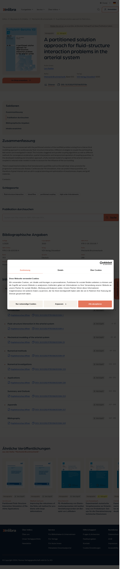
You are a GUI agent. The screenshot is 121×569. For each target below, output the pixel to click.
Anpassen (59, 304)
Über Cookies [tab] (96, 270)
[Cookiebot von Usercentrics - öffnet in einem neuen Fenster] (101, 263)
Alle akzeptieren (95, 304)
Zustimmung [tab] (25, 270)
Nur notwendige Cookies (26, 304)
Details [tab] (60, 270)
